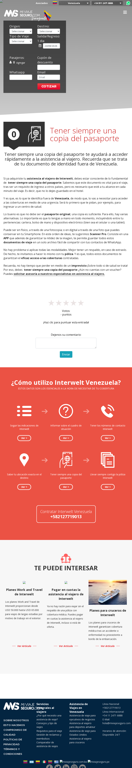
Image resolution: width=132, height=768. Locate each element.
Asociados (42, 3)
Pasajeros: (16, 58)
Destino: (43, 26)
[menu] (125, 12)
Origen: (14, 26)
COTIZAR (48, 86)
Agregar (20, 62)
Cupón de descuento (45, 60)
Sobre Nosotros (16, 720)
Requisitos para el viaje (49, 731)
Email (41, 72)
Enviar (66, 354)
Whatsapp (17, 72)
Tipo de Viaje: (19, 36)
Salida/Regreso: (48, 38)
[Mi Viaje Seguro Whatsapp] (128, 3)
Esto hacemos (14, 725)
